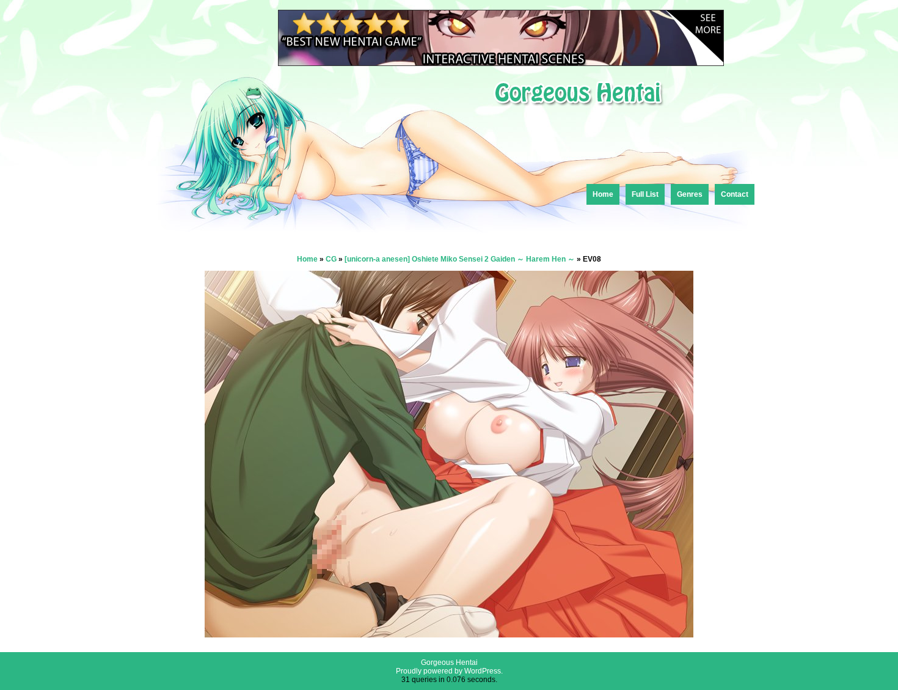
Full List (645, 194)
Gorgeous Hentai (449, 662)
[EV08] (449, 634)
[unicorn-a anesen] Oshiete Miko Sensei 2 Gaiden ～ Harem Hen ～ (460, 259)
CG (331, 259)
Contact (734, 194)
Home (603, 194)
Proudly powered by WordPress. (449, 671)
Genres (690, 194)
